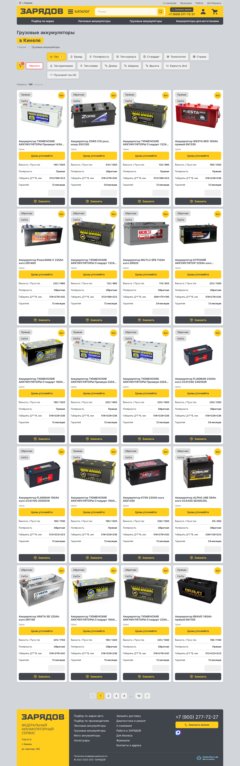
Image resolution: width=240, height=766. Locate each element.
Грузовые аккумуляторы (146, 21)
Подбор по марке (42, 21)
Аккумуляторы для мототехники (197, 21)
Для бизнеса (214, 3)
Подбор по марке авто (89, 716)
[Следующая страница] (147, 696)
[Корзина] (214, 11)
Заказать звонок (183, 9)
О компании (169, 3)
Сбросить (34, 65)
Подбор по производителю (91, 720)
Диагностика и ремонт (131, 720)
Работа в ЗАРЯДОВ (128, 730)
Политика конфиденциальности (90, 756)
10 (138, 695)
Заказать (44, 201)
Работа (199, 3)
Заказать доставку (128, 716)
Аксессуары (82, 740)
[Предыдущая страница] (92, 696)
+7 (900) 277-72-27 (181, 14)
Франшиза (186, 3)
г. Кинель (27, 2)
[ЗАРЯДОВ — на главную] (42, 11)
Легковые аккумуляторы (94, 21)
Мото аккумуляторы (87, 735)
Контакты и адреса (128, 745)
